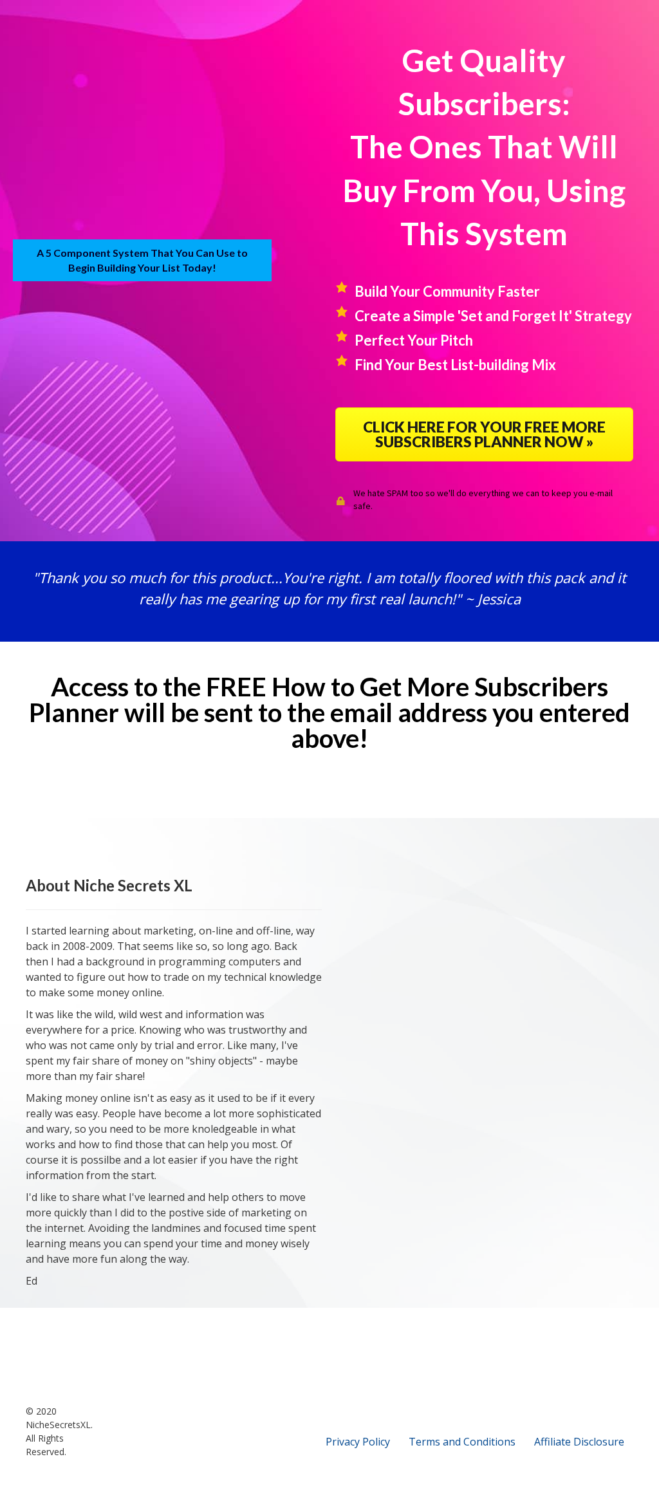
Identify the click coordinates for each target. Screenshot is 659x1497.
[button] (484, 434)
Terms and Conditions (462, 1442)
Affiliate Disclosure (579, 1442)
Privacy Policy (358, 1442)
